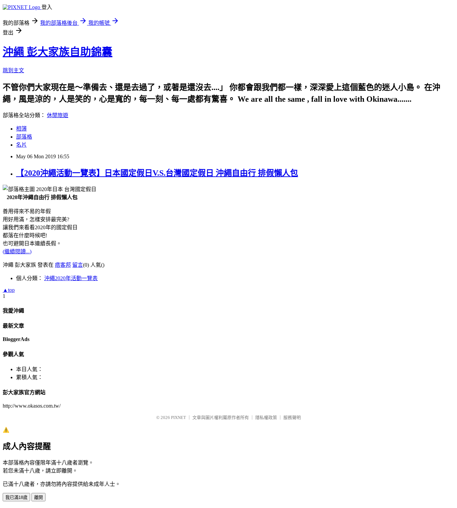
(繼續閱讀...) (17, 251)
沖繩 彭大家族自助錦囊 (57, 52)
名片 (21, 145)
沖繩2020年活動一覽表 (71, 278)
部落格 (24, 137)
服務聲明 (292, 417)
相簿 (21, 129)
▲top (9, 290)
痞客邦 (63, 265)
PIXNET (178, 417)
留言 (77, 265)
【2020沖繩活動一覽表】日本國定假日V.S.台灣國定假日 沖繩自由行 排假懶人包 (157, 173)
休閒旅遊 (57, 115)
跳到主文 (13, 70)
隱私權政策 (266, 417)
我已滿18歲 (16, 497)
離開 (38, 497)
